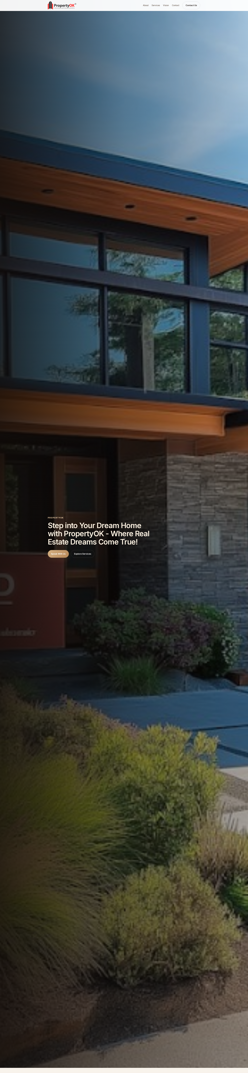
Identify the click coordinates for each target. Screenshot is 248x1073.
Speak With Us (58, 554)
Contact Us (191, 5)
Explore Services (82, 554)
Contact (175, 5)
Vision (166, 5)
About (146, 5)
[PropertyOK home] (62, 5)
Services (156, 5)
